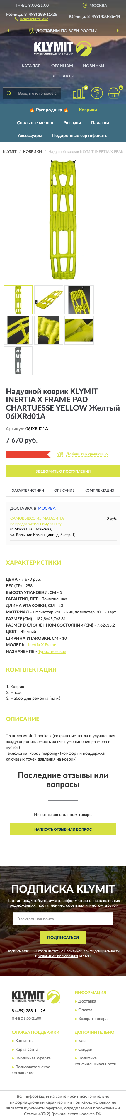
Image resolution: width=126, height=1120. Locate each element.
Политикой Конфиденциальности (92, 951)
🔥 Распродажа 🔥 (49, 110)
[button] (31, 18)
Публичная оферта (33, 1058)
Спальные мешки (35, 123)
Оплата (85, 1010)
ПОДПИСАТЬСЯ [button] (63, 938)
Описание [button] (64, 490)
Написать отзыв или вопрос (63, 829)
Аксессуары (30, 136)
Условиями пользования (58, 956)
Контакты (63, 76)
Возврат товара (93, 1019)
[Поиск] (9, 93)
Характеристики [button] (28, 490)
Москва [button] (47, 509)
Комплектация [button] (99, 490)
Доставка (87, 1001)
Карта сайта (26, 1050)
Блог (82, 1041)
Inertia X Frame (42, 645)
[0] (113, 93)
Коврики (88, 110)
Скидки (85, 1050)
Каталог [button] (31, 66)
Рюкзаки (72, 123)
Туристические (52, 652)
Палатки (100, 123)
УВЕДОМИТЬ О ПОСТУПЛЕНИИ (63, 471)
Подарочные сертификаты (80, 136)
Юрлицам (61, 66)
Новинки (93, 66)
